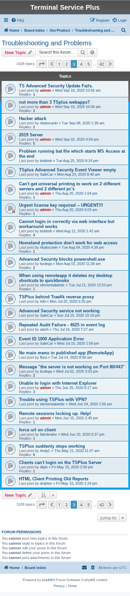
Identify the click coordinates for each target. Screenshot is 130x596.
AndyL (45, 451)
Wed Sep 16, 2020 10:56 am (78, 90)
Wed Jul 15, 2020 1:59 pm (78, 343)
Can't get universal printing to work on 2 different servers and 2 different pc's (69, 186)
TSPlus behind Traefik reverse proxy (56, 296)
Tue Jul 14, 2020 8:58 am (71, 357)
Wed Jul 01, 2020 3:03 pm (77, 371)
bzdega (46, 264)
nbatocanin (49, 123)
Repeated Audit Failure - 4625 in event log (62, 324)
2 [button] (66, 64)
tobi (43, 301)
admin (45, 90)
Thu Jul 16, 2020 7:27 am (73, 329)
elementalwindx (52, 285)
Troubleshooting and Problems (47, 43)
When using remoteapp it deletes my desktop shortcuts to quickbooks (65, 278)
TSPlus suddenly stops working (52, 446)
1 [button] (59, 64)
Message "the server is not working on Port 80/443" (72, 366)
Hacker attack (32, 118)
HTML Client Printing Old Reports (53, 478)
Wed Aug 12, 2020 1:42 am (77, 231)
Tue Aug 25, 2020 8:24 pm (77, 161)
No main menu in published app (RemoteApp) (66, 352)
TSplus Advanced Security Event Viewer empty (67, 169)
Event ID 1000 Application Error (51, 338)
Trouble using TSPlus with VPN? (53, 399)
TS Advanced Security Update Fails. (56, 85)
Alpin (44, 467)
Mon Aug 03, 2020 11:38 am (78, 264)
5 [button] (88, 64)
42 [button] (101, 64)
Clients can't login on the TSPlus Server (60, 462)
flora (43, 357)
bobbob (46, 161)
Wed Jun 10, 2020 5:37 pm (82, 434)
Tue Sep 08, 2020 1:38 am (83, 123)
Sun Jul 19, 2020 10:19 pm (78, 315)
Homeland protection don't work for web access (68, 242)
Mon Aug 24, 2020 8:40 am (78, 174)
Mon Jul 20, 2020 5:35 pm (70, 301)
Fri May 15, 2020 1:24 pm (76, 483)
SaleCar (46, 174)
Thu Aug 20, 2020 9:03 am (76, 210)
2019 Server (31, 134)
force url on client (37, 429)
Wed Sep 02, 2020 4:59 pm (77, 139)
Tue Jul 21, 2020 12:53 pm (90, 285)
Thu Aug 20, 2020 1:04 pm (76, 193)
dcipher (46, 483)
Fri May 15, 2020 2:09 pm (72, 467)
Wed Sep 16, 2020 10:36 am (78, 107)
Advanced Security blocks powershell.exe (62, 259)
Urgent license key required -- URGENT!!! (61, 205)
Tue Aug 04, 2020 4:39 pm (83, 247)
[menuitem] (17, 20)
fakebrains (48, 434)
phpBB (47, 580)
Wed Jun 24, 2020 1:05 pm (90, 404)
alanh (44, 329)
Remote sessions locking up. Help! (55, 413)
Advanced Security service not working (59, 310)
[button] (42, 64)
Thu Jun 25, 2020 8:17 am (76, 388)
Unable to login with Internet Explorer (58, 383)
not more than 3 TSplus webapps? (54, 102)
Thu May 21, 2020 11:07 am (76, 451)
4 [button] (81, 64)
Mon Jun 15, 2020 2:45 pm (76, 418)
